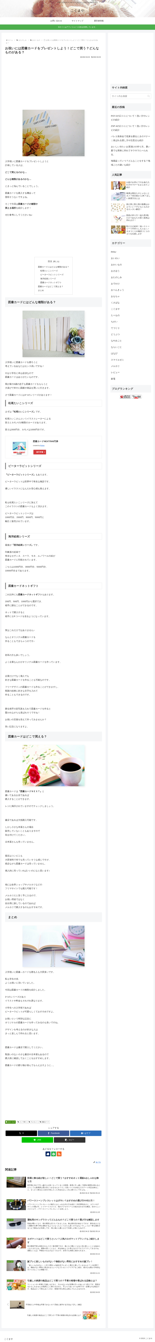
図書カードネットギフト (51, 282)
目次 (50, 261)
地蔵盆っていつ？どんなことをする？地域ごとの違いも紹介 (130, 163)
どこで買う (23, 1122)
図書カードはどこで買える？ (50, 286)
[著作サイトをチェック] (48, 1153)
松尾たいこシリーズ (49, 271)
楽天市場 (39, 452)
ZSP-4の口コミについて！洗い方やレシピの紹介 (130, 128)
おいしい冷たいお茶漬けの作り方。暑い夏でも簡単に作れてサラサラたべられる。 (130, 150)
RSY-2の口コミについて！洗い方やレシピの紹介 (130, 118)
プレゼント (34, 1122)
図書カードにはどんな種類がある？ (53, 267)
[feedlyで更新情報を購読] (53, 1153)
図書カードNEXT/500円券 (45, 441)
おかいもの (11, 1122)
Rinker (42, 445)
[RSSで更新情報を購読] (59, 1153)
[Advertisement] (53, 86)
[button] (69, 1140)
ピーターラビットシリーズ (52, 274)
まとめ (41, 290)
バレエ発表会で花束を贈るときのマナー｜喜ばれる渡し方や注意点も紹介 (130, 138)
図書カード (45, 1122)
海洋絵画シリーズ (48, 278)
